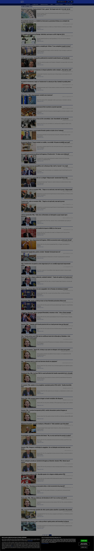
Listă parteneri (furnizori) (45, 543)
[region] (47, 543)
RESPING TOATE (84, 547)
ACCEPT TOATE (84, 540)
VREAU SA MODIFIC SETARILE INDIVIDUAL (84, 544)
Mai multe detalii (30, 540)
